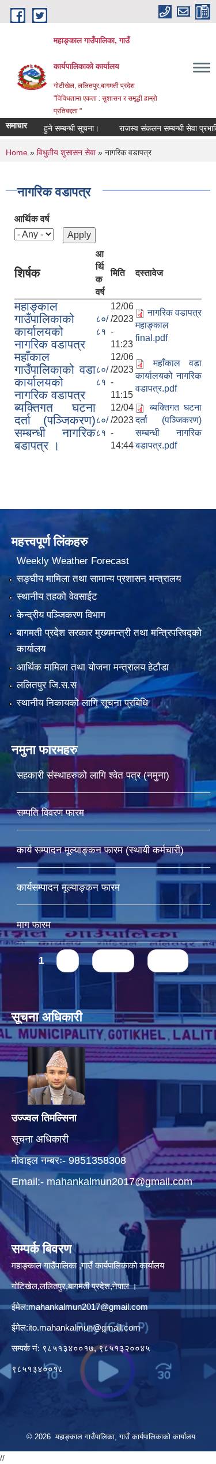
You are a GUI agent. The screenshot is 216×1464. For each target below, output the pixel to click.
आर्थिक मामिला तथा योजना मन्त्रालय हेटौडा (93, 667)
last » (168, 960)
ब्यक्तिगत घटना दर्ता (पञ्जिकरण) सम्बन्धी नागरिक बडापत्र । (55, 426)
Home (17, 152)
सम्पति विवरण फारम (50, 812)
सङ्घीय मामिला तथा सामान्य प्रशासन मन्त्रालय (99, 578)
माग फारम (34, 924)
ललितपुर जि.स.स (47, 685)
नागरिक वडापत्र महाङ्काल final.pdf (168, 325)
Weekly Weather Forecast (73, 560)
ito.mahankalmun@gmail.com (84, 1327)
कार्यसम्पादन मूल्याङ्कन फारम (68, 887)
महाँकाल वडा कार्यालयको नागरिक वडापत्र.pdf (168, 375)
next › (113, 960)
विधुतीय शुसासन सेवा (66, 152)
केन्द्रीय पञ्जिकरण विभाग (61, 615)
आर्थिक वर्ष (32, 219)
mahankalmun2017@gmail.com (119, 1181)
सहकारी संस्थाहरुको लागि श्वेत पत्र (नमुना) (93, 775)
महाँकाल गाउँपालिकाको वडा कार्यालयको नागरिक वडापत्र (55, 375)
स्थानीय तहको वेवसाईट (57, 596)
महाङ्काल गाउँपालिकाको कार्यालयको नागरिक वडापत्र (49, 325)
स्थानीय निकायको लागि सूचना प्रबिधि (82, 702)
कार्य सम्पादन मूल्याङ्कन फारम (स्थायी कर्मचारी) (100, 850)
